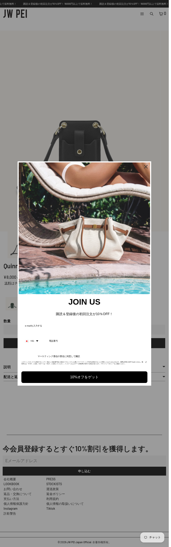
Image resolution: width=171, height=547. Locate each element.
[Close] (145, 166)
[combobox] (31, 341)
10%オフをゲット (84, 377)
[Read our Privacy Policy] (146, 363)
